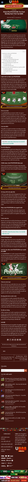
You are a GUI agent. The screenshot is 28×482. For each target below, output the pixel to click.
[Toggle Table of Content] (23, 51)
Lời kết (4, 73)
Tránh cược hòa (8, 64)
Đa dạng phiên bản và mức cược (11, 70)
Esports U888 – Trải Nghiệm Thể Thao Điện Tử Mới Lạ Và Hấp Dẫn (15, 407)
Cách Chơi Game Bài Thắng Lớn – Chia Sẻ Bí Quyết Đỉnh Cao (15, 396)
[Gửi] (25, 370)
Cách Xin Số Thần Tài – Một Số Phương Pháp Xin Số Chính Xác (15, 413)
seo (20, 17)
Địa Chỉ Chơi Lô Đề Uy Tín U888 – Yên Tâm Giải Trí (15, 418)
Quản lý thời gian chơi (9, 65)
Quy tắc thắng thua (8, 57)
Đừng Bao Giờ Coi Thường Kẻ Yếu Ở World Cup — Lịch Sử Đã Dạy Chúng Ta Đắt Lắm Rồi (15, 379)
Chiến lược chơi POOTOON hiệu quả (10, 59)
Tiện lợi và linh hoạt (9, 68)
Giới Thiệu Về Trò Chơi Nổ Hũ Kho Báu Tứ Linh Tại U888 (15, 390)
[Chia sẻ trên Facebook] (10, 340)
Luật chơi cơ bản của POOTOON (10, 53)
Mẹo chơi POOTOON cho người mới (10, 62)
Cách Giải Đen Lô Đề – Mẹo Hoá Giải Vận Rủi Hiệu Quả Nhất (15, 385)
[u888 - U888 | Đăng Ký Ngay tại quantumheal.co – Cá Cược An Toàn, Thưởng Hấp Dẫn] (14, 2)
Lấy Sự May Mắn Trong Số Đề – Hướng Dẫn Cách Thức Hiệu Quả (15, 401)
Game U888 (16, 344)
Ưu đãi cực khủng (8, 71)
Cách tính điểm (8, 56)
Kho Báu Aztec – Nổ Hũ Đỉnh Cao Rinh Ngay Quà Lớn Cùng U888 (21, 358)
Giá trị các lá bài (8, 54)
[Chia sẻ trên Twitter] (13, 340)
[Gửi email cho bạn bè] (15, 340)
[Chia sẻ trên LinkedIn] (20, 340)
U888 (16, 433)
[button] (2, 2)
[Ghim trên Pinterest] (18, 340)
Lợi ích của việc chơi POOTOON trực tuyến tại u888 (14, 67)
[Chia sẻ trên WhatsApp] (8, 340)
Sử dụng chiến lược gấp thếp (10, 60)
